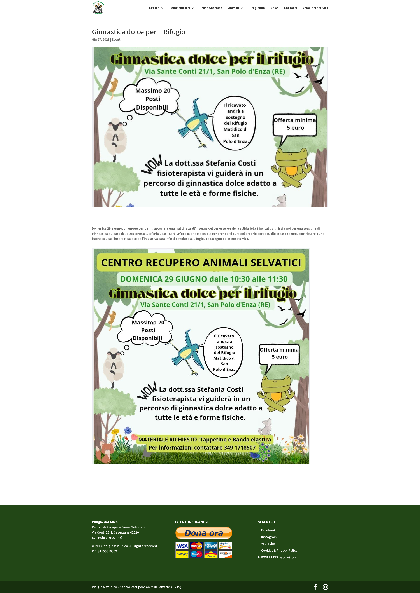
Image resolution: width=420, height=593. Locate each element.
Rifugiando (257, 8)
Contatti (290, 8)
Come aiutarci (179, 8)
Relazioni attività (315, 8)
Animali (233, 8)
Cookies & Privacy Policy (279, 550)
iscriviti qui (288, 557)
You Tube (268, 543)
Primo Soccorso (211, 8)
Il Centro (153, 8)
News (274, 8)
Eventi (116, 39)
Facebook (268, 530)
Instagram (268, 537)
